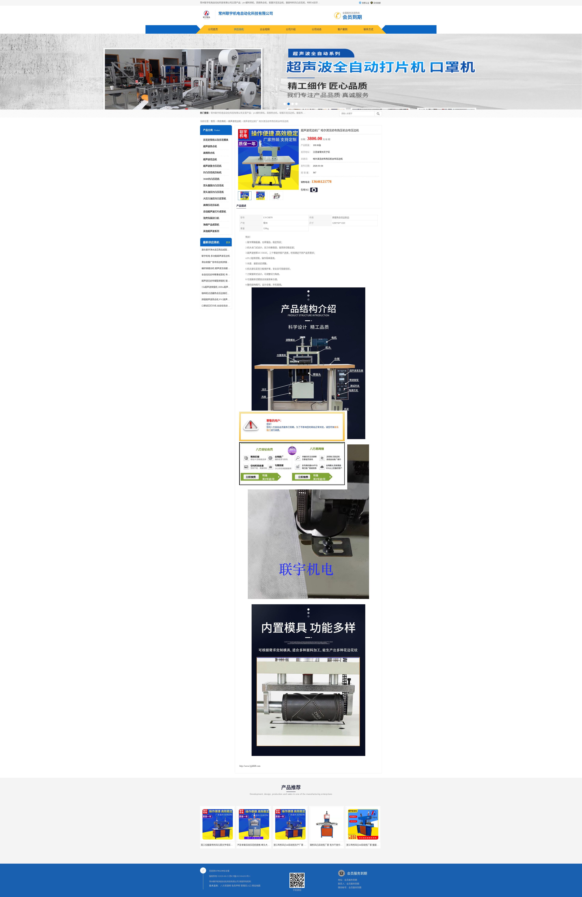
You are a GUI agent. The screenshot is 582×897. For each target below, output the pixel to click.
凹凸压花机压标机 (212, 172)
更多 (228, 242)
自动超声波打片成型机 (214, 211)
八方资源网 (225, 886)
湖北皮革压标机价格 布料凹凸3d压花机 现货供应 (296, 845)
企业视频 (265, 29)
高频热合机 (209, 153)
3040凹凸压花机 (211, 179)
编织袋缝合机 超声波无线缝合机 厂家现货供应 (216, 268)
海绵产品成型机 (211, 224)
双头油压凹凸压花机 (213, 192)
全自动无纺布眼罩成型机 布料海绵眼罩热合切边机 (216, 274)
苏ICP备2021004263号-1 (239, 876)
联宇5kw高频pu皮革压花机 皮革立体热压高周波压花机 (371, 845)
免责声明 (236, 886)
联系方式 (368, 29)
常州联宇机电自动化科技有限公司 (224, 881)
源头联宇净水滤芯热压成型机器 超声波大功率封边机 (216, 250)
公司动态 (316, 29)
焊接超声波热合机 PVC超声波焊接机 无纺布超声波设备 (216, 299)
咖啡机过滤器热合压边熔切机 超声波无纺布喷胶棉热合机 (216, 293)
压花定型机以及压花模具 (215, 140)
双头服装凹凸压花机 (213, 185)
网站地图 (256, 886)
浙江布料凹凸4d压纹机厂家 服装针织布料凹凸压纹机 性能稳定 (266, 845)
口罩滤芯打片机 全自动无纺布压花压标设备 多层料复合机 (216, 306)
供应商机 (239, 29)
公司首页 (213, 29)
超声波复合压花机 (212, 166)
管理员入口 (246, 886)
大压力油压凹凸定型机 (214, 198)
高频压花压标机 (211, 205)
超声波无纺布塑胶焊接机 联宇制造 (216, 281)
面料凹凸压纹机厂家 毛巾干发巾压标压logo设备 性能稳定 (228, 845)
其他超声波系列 (211, 231)
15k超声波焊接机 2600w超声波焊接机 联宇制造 (216, 287)
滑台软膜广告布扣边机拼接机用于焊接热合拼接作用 (216, 262)
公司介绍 (291, 29)
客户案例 (342, 29)
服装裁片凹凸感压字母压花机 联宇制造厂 (329, 845)
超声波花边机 (234, 121)
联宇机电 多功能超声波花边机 (216, 256)
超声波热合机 (210, 146)
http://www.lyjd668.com (249, 766)
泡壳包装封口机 (211, 218)
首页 (213, 121)
